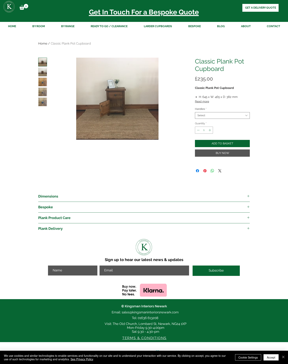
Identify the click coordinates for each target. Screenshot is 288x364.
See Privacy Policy (82, 359)
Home (42, 43)
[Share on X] (219, 170)
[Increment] (210, 130)
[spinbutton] (204, 130)
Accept (271, 357)
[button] (23, 7)
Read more (202, 101)
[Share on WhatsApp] (212, 170)
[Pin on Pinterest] (205, 170)
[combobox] (222, 115)
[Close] (283, 357)
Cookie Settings (248, 357)
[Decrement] (198, 130)
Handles (200, 108)
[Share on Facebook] (197, 170)
